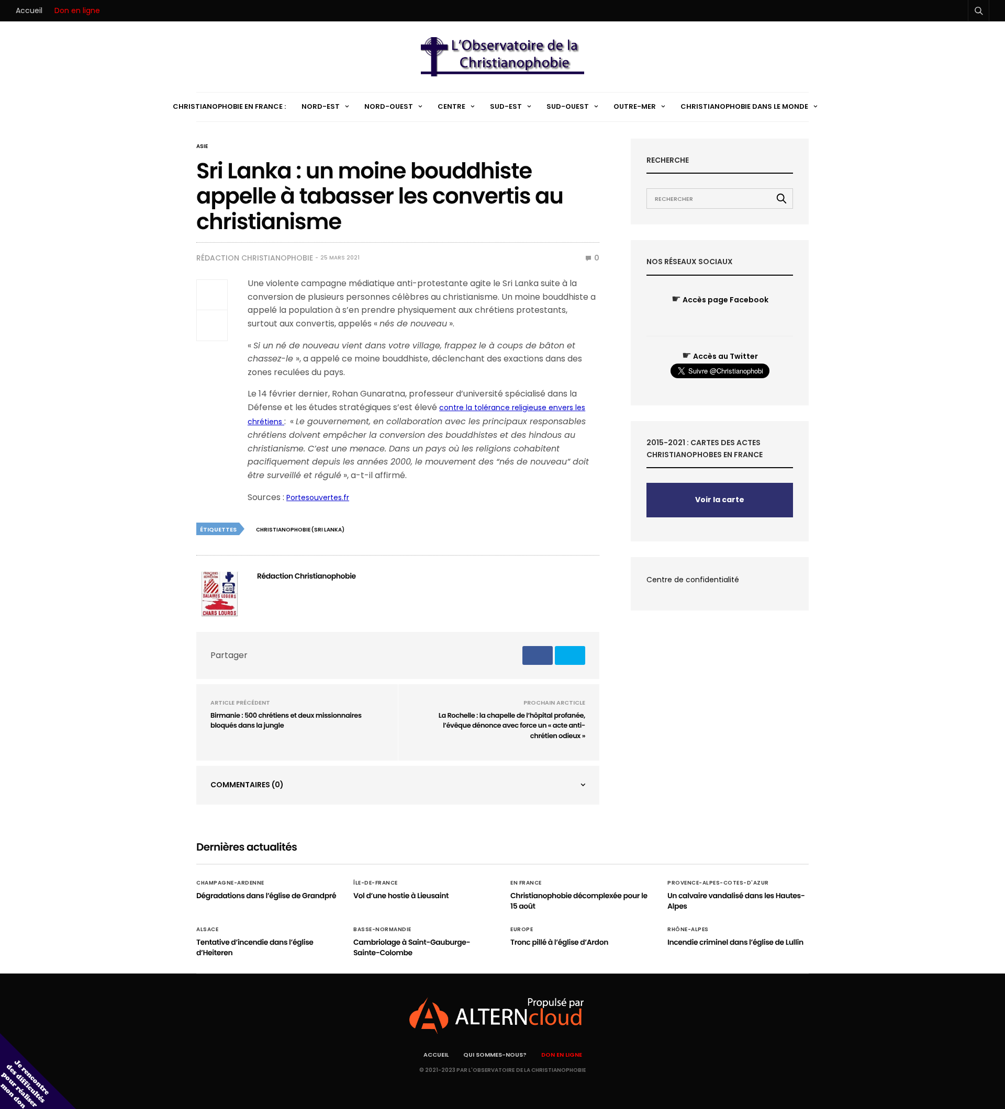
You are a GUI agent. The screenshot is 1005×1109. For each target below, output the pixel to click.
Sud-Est (506, 106)
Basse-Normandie (382, 929)
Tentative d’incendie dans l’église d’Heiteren (255, 947)
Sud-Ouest (567, 106)
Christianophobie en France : (229, 106)
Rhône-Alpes (688, 929)
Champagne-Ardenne (230, 883)
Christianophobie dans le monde (744, 106)
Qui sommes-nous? (495, 1054)
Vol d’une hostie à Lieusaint (401, 895)
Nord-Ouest (388, 106)
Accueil (29, 10)
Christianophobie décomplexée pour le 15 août (578, 900)
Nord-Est (321, 106)
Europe (521, 929)
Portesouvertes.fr (317, 497)
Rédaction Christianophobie (254, 258)
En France (526, 883)
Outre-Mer (634, 106)
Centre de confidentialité (692, 579)
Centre (451, 106)
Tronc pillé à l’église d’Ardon (559, 942)
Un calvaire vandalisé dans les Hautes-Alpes (736, 900)
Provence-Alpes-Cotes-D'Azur (718, 883)
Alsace (207, 929)
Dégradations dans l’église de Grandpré (266, 895)
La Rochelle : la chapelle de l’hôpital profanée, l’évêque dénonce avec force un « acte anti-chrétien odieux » (512, 725)
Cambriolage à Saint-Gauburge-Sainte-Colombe (411, 947)
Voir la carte (719, 499)
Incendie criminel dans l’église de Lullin (735, 942)
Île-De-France (375, 883)
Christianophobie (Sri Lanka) (300, 530)
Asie (202, 146)
